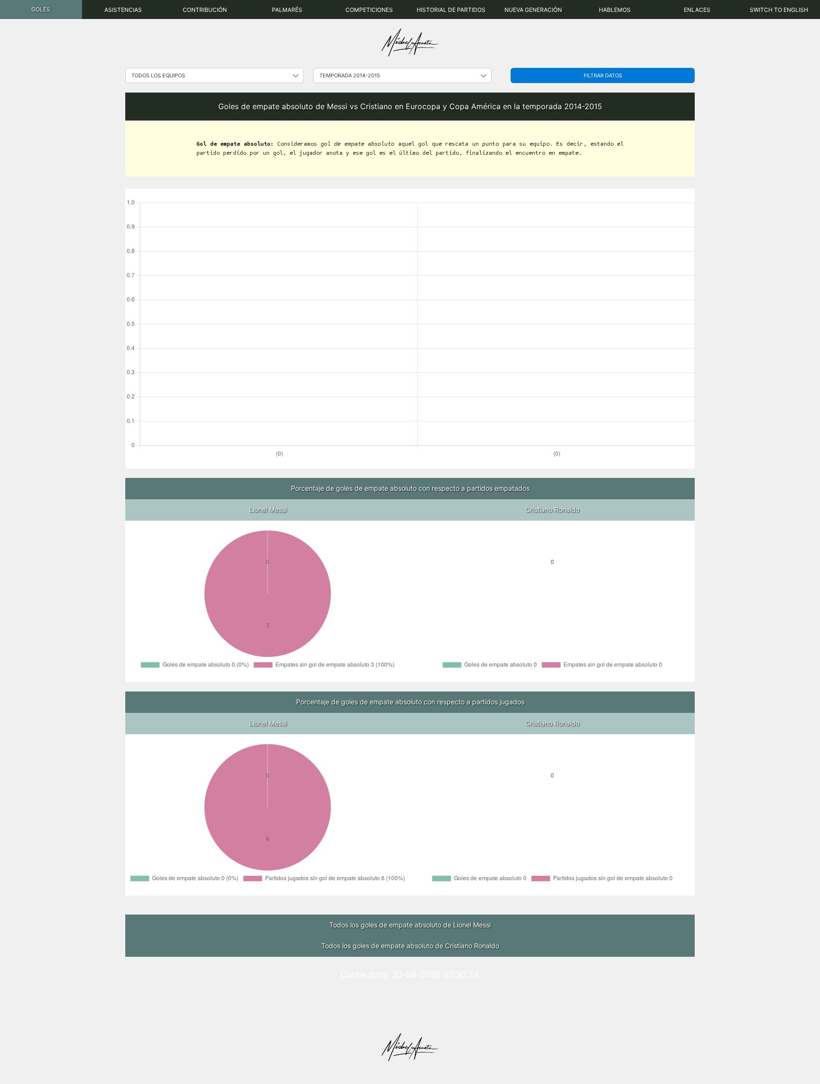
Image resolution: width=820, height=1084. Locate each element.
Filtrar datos (603, 75)
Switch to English (779, 9)
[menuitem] (41, 9)
